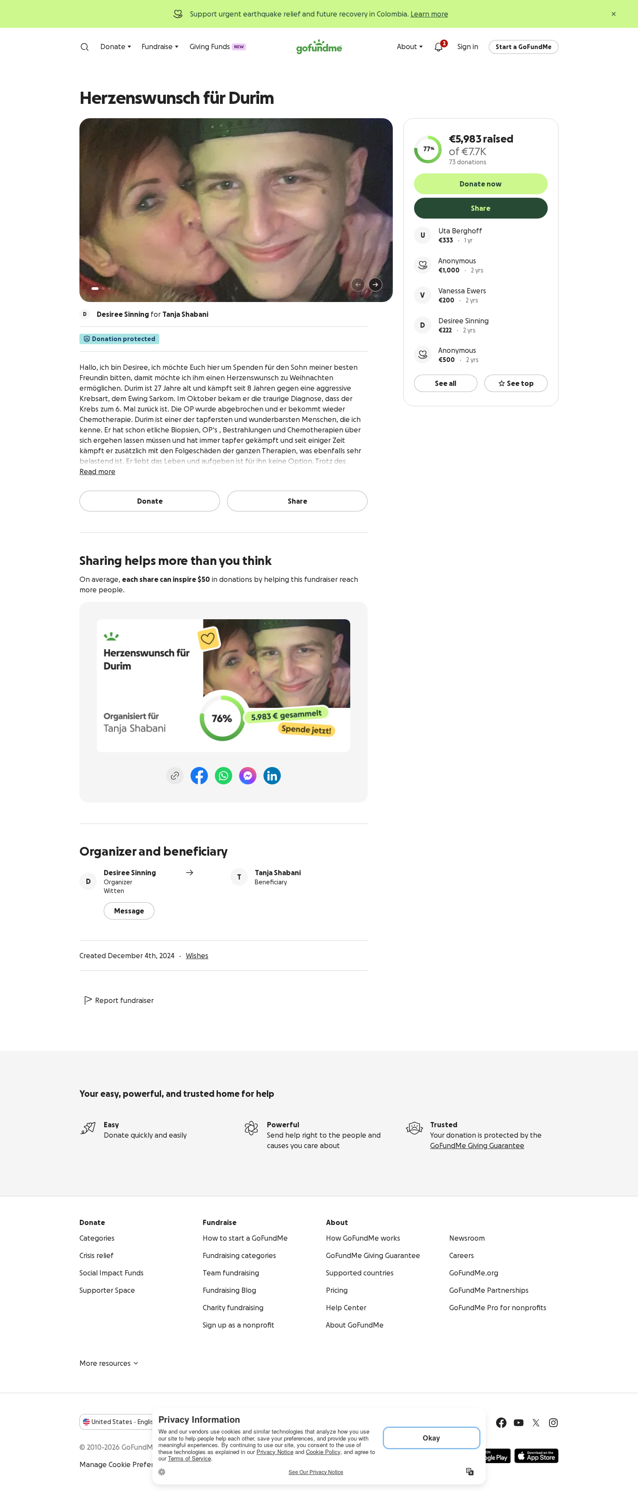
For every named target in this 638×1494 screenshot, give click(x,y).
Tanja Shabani (278, 872)
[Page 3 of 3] (109, 288)
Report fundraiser (124, 1000)
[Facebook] (199, 775)
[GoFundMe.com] (319, 47)
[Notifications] (438, 47)
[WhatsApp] (223, 775)
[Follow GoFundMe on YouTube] (518, 1422)
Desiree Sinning (463, 321)
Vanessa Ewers (462, 291)
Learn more (429, 14)
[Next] (375, 285)
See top (520, 383)
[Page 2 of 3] (103, 288)
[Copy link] (175, 775)
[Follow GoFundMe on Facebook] (501, 1422)
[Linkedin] (272, 775)
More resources (105, 1363)
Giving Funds (217, 46)
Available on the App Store (536, 1455)
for (152, 314)
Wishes (197, 955)
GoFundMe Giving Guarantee (477, 1145)
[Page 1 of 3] (95, 288)
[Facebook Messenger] (248, 775)
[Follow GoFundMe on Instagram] (553, 1422)
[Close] (614, 14)
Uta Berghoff (460, 231)
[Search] (84, 47)
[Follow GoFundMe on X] (536, 1422)
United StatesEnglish (124, 1421)
